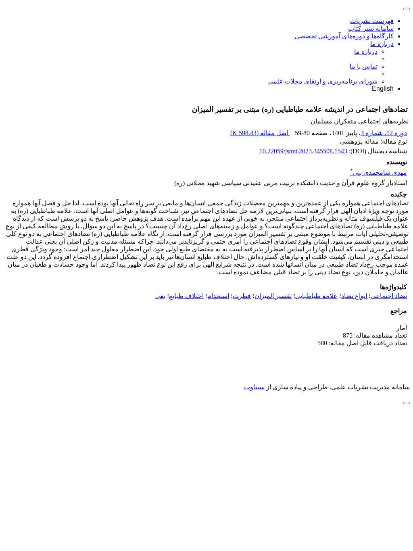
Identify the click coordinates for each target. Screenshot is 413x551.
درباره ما (382, 43)
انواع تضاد (354, 295)
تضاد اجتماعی (389, 295)
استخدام (218, 295)
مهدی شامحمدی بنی (378, 172)
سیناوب (254, 387)
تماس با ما (364, 66)
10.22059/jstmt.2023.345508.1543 (303, 151)
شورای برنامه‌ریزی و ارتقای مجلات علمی (323, 81)
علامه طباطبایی (316, 295)
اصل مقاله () (260, 132)
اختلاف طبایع (186, 295)
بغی (160, 295)
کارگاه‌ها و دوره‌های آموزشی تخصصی (344, 36)
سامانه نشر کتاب (371, 28)
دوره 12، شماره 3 (384, 132)
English (383, 88)
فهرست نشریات (372, 20)
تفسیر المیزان (273, 295)
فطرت (242, 295)
